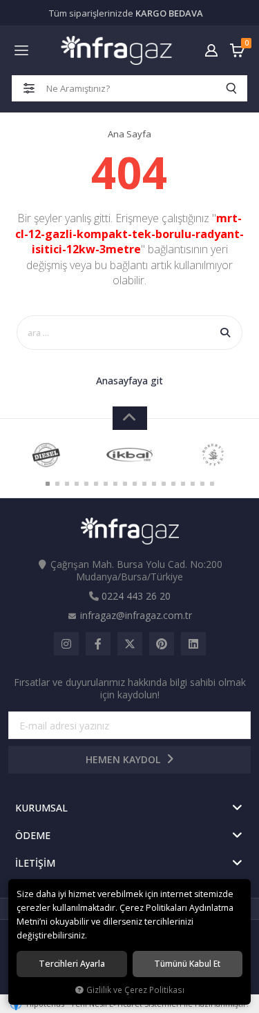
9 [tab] (125, 483)
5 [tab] (86, 483)
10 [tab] (134, 483)
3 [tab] (67, 483)
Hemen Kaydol (124, 759)
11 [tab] (144, 483)
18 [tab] (212, 483)
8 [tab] (115, 483)
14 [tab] (173, 483)
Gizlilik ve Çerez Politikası (135, 989)
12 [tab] (154, 483)
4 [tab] (76, 483)
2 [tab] (57, 483)
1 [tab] (47, 483)
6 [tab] (96, 483)
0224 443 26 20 (136, 595)
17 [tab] (202, 483)
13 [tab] (163, 483)
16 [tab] (192, 483)
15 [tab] (183, 483)
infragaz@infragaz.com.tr (136, 615)
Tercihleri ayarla (72, 964)
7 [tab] (105, 483)
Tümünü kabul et (187, 964)
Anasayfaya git (129, 380)
